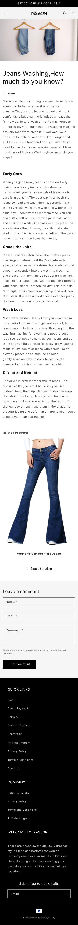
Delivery (13, 716)
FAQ (10, 699)
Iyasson (33, 918)
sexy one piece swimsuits (32, 856)
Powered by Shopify (46, 918)
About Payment (18, 708)
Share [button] (11, 93)
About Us (14, 768)
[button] (5, 13)
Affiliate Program (19, 742)
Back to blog (41, 569)
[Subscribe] (66, 894)
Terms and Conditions (22, 809)
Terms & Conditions (21, 759)
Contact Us (15, 734)
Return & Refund (19, 725)
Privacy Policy (17, 751)
